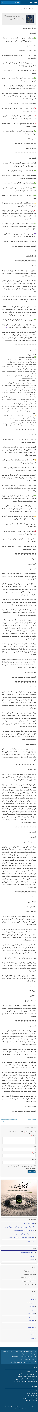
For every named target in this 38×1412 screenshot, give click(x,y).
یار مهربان (32, 1259)
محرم (33, 1324)
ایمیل (34, 1153)
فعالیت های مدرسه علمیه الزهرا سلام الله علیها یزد (21, 1237)
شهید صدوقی (31, 1241)
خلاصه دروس (31, 1313)
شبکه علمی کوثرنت (30, 1372)
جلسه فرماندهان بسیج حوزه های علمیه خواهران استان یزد (19, 1227)
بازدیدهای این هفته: (29, 1278)
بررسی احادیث (30, 1303)
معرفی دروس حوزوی (29, 1223)
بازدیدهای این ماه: (30, 1281)
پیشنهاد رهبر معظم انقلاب (27, 1252)
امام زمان (32, 1299)
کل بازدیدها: (31, 1285)
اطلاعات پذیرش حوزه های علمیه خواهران (24, 1230)
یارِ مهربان (32, 1256)
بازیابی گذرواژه (31, 1396)
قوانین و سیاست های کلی (29, 1398)
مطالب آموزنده (30, 1328)
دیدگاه (33, 1136)
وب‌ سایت (33, 1159)
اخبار (33, 1296)
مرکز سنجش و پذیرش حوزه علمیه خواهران (24, 1381)
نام (34, 1146)
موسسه (32, 1338)
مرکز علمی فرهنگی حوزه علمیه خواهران (25, 1379)
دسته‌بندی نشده (30, 1317)
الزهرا (31, 2)
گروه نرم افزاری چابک (16, 1409)
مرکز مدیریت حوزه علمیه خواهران (27, 1374)
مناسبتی (32, 1335)
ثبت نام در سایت (31, 1393)
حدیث (32, 1310)
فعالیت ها (31, 1320)
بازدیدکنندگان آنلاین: (29, 1271)
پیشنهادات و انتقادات (30, 1401)
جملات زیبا (31, 1306)
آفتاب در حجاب (32, 1119)
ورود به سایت (32, 1391)
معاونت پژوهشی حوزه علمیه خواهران (26, 1376)
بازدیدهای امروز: (30, 1274)
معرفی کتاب (31, 1331)
